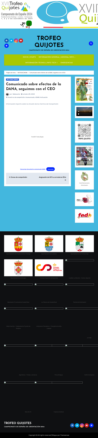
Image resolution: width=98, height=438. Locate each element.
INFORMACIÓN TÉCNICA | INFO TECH (41, 63)
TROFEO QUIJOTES (17, 423)
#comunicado (30, 97)
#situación (44, 97)
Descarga (50, 169)
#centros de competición (16, 97)
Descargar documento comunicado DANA (32, 169)
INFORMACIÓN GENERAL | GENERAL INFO (56, 57)
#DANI (37, 97)
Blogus (54, 435)
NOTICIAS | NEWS (12, 79)
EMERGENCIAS (67, 63)
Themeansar (64, 435)
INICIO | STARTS (29, 57)
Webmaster (16, 94)
